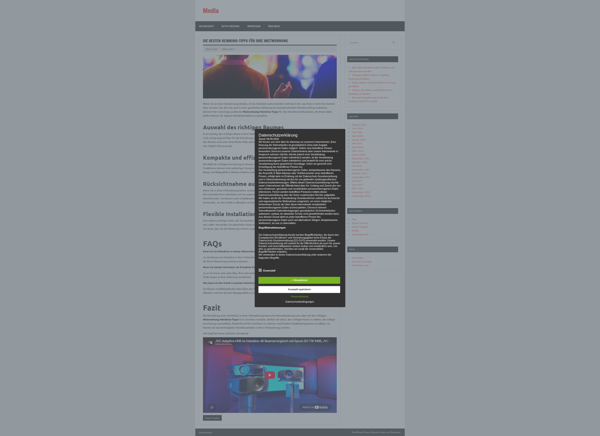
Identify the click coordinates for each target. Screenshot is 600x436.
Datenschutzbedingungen (299, 301)
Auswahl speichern (299, 289)
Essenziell (269, 270)
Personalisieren (299, 296)
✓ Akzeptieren (299, 280)
